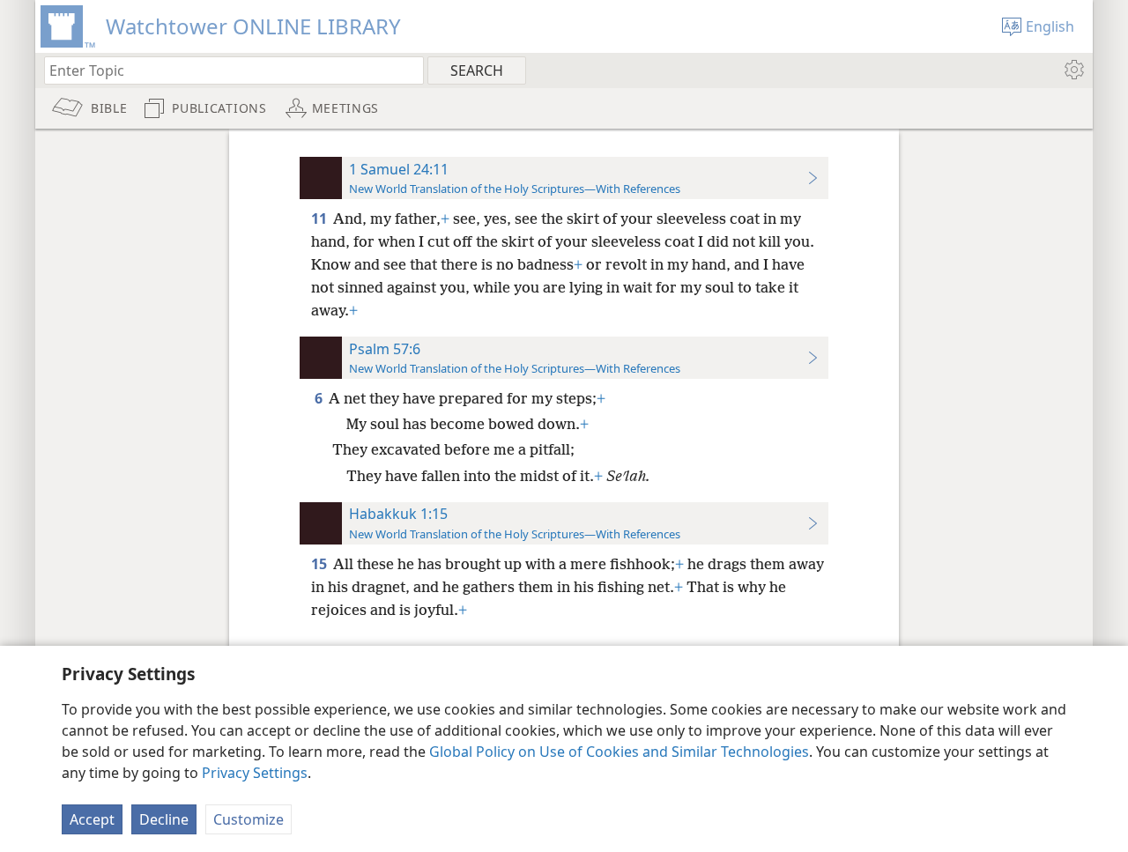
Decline (164, 819)
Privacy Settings (255, 772)
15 (320, 564)
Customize (248, 819)
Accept (92, 819)
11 (320, 218)
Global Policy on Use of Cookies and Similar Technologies (619, 751)
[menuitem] (1073, 70)
